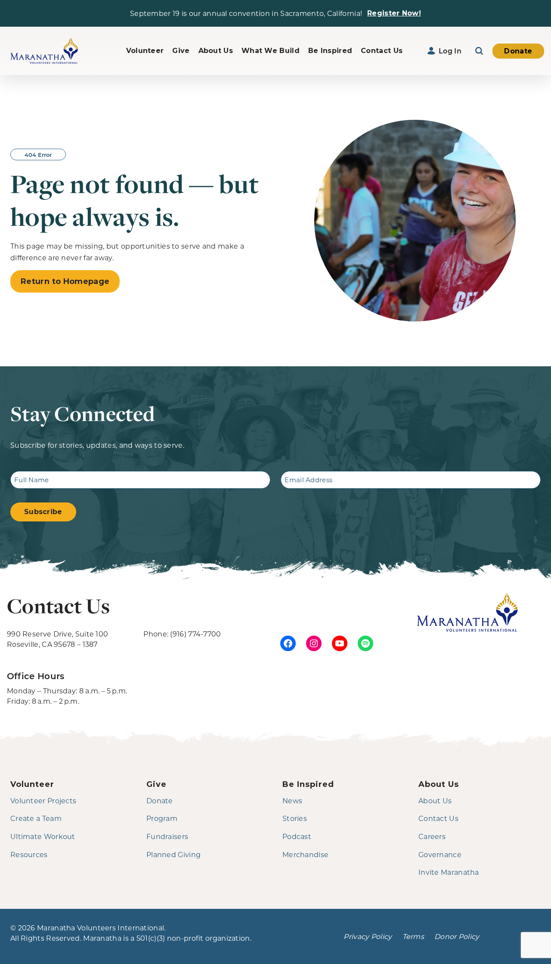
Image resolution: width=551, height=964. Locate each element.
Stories (294, 818)
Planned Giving (173, 854)
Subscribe (43, 512)
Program (161, 818)
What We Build (270, 51)
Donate (518, 51)
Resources (29, 854)
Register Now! (394, 13)
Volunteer (145, 51)
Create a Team (36, 818)
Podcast (296, 836)
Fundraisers (167, 836)
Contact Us (381, 51)
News (292, 800)
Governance (439, 854)
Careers (432, 836)
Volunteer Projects (43, 800)
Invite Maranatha (448, 872)
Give (180, 51)
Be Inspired (330, 51)
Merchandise (305, 854)
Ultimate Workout (42, 836)
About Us (215, 51)
